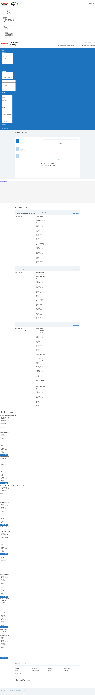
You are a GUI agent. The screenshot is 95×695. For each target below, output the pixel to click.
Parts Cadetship (67, 668)
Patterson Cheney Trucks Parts (37, 666)
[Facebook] (16, 685)
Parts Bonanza (34, 668)
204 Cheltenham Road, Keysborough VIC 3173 (86, 45)
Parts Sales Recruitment (68, 666)
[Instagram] (19, 685)
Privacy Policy (7, 690)
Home (16, 666)
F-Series (8, 12)
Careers (49, 670)
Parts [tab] (19, 276)
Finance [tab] (37, 425)
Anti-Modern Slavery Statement (14, 690)
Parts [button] (4, 21)
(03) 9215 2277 (41, 299)
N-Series (8, 11)
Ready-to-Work (9, 13)
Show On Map (76, 213)
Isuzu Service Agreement (19, 673)
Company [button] (5, 27)
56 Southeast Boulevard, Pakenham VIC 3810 (66, 45)
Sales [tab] (19, 332)
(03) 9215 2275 (41, 274)
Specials (16, 670)
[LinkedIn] (21, 685)
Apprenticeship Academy (52, 673)
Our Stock (17, 668)
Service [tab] (24, 276)
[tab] (47, 133)
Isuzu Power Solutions (35, 670)
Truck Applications (10, 14)
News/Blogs (50, 666)
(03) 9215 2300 (92, 46)
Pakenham (50, 668)
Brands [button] (3, 52)
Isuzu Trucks (8, 10)
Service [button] (4, 18)
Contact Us (41, 332)
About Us (33, 673)
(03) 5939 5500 (71, 46)
